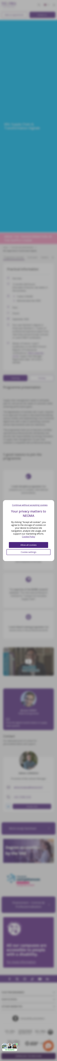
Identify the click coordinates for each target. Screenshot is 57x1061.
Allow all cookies (28, 545)
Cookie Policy (28, 536)
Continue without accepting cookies (30, 505)
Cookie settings (28, 552)
